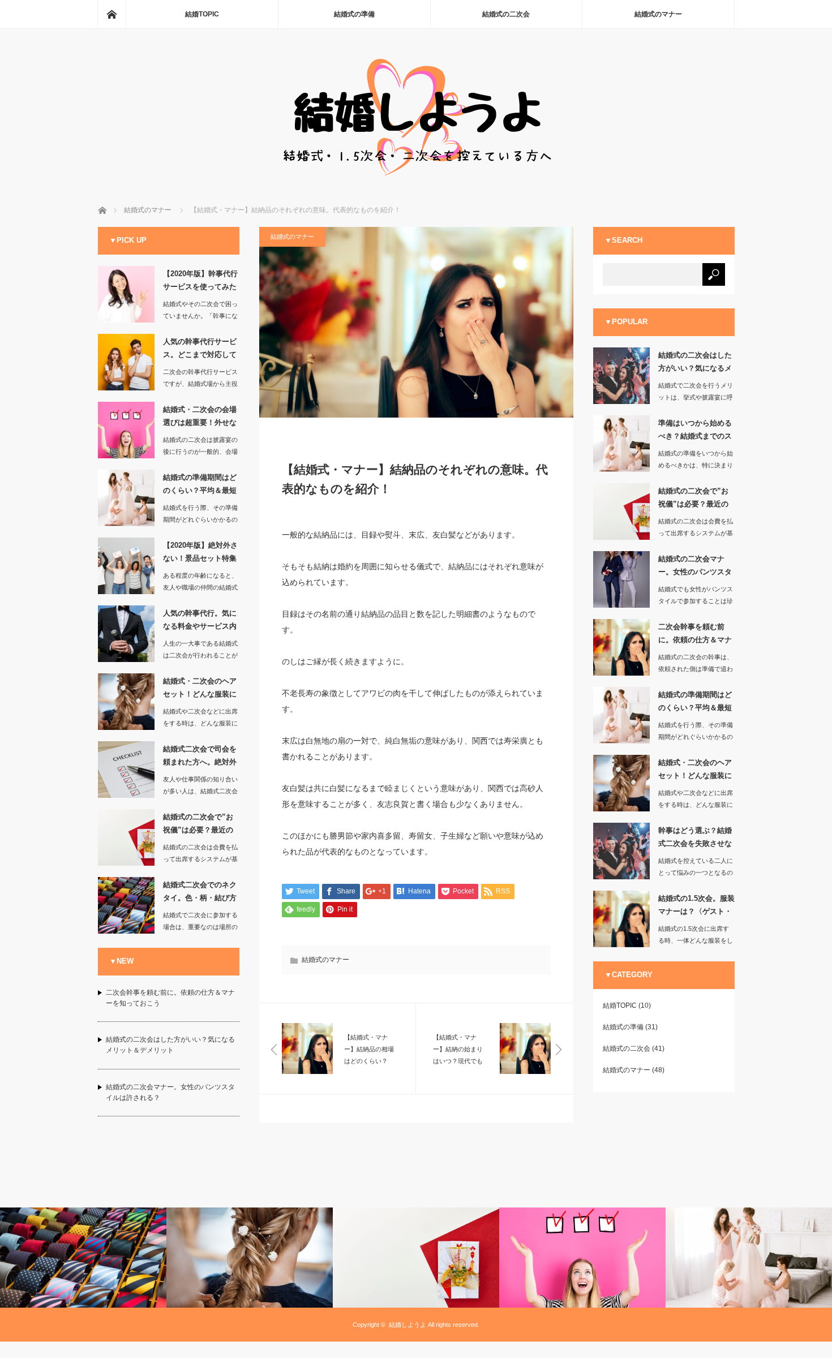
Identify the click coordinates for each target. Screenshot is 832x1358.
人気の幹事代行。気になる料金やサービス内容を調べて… (200, 622)
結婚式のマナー (658, 14)
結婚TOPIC (202, 14)
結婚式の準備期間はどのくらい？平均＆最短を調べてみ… (200, 486)
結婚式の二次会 (506, 14)
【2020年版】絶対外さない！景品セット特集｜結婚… (200, 554)
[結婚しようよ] (416, 174)
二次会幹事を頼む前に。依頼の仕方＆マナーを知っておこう (170, 998)
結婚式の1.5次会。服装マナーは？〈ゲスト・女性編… (696, 907)
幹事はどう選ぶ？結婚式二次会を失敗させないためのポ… (695, 839)
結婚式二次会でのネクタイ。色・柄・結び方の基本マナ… (200, 893)
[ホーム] (111, 14)
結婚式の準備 (354, 14)
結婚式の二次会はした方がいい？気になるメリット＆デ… (695, 364)
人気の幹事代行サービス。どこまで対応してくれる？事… (200, 350)
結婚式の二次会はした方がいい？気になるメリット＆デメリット (170, 1044)
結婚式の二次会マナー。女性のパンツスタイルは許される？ (170, 1092)
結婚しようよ (407, 1324)
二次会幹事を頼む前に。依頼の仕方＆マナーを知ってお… (695, 635)
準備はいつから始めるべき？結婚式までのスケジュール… (695, 432)
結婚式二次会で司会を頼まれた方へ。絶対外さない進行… (200, 758)
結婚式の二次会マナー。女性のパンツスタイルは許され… (695, 568)
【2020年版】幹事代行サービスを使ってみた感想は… (200, 282)
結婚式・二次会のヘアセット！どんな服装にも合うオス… (200, 690)
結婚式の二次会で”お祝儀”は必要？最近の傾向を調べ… (198, 826)
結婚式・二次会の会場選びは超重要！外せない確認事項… (200, 418)
